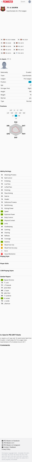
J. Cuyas (6, 290)
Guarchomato (11, 11)
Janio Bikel (7, 288)
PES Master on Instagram (12, 445)
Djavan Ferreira (9, 280)
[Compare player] (10, 59)
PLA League (22, 11)
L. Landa (6, 301)
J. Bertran (7, 303)
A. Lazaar (7, 298)
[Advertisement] (16, 25)
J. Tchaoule (7, 285)
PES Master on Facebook (12, 441)
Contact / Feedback (10, 447)
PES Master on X (9, 443)
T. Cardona (7, 296)
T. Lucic (6, 282)
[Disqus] (16, 370)
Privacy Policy (6, 449)
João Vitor (7, 293)
